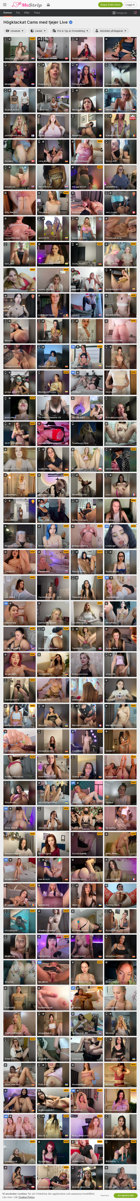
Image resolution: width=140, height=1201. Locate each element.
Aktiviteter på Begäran (111, 31)
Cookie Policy (26, 1197)
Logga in (130, 4)
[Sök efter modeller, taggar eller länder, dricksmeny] (135, 12)
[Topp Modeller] (48, 4)
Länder (38, 31)
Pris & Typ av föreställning (71, 31)
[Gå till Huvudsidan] (27, 4)
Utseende (15, 31)
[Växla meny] (5, 4)
